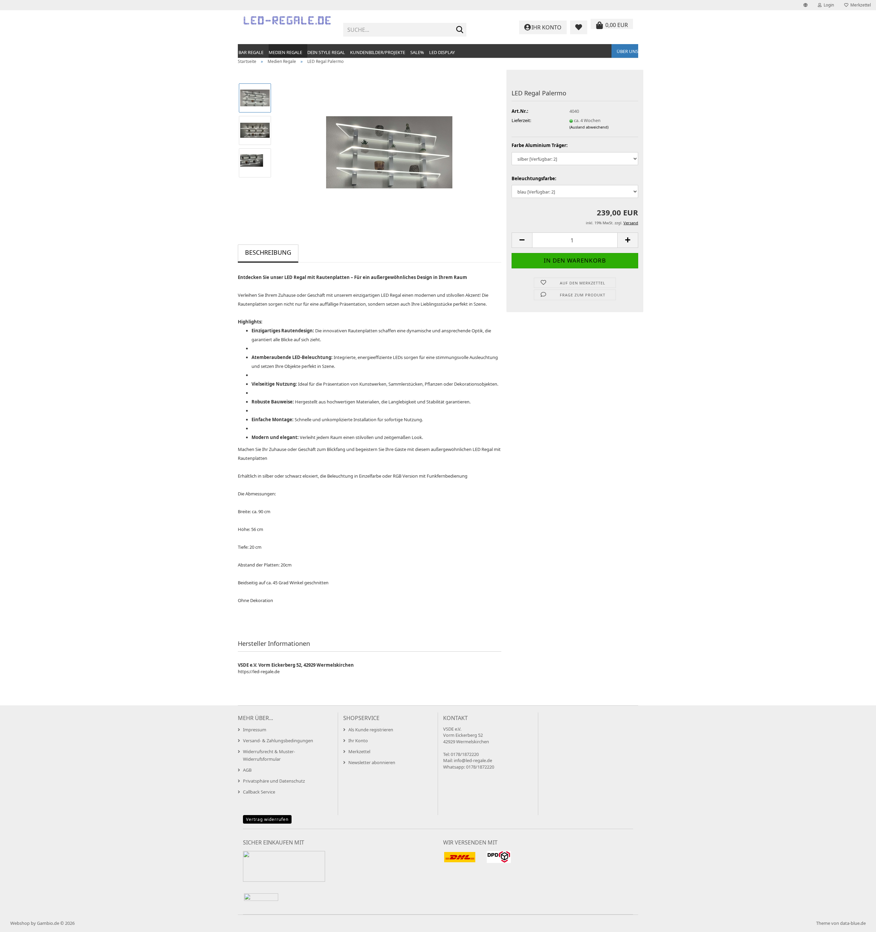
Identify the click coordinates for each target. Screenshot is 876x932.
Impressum (254, 730)
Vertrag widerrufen (267, 819)
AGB (247, 770)
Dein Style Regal (326, 52)
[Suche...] (459, 30)
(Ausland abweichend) (588, 127)
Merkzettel (859, 5)
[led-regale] (288, 27)
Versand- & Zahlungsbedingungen (278, 740)
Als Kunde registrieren (370, 730)
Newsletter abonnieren (371, 762)
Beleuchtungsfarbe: (534, 178)
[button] (805, 5)
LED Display (442, 52)
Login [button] (828, 5)
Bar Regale (251, 52)
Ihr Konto (358, 740)
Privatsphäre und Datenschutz (274, 781)
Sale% (417, 52)
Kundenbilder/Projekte (377, 52)
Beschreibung (268, 252)
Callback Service (259, 792)
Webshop (20, 923)
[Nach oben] (857, 921)
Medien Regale (285, 52)
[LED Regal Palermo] (389, 146)
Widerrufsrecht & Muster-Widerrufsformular (269, 755)
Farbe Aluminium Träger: (540, 145)
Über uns (627, 51)
